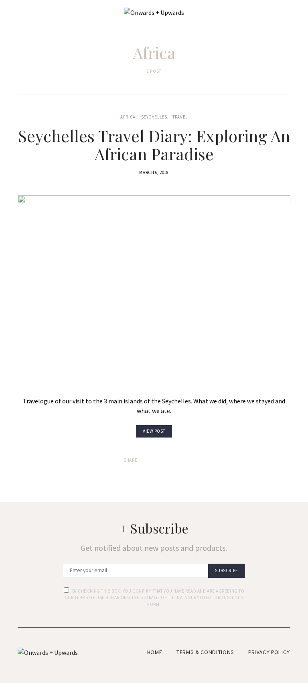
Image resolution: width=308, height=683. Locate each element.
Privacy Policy (269, 653)
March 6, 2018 (153, 172)
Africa (127, 117)
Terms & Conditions (205, 653)
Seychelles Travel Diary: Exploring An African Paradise (154, 144)
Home (154, 653)
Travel (179, 117)
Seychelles (154, 117)
